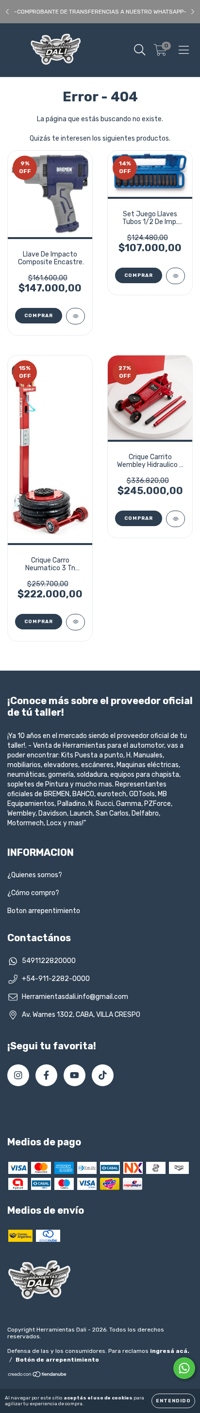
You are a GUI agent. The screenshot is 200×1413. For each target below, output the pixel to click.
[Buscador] (140, 50)
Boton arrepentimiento (43, 911)
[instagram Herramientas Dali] (18, 1075)
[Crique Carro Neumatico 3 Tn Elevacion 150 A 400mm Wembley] (75, 622)
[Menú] (184, 50)
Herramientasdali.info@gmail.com (75, 997)
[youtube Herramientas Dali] (74, 1075)
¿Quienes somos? (34, 875)
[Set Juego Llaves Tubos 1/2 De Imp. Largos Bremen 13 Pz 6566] (175, 276)
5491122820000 (49, 961)
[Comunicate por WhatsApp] (184, 1368)
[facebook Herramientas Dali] (46, 1075)
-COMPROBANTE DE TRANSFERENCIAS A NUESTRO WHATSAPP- (100, 11)
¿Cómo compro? (33, 893)
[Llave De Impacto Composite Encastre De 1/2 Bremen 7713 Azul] (75, 316)
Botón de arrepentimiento (57, 1359)
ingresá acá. (169, 1351)
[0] (160, 52)
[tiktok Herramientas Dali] (103, 1075)
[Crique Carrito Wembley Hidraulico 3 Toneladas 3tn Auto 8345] (175, 519)
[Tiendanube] (37, 1375)
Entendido (173, 1401)
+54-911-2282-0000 (56, 979)
